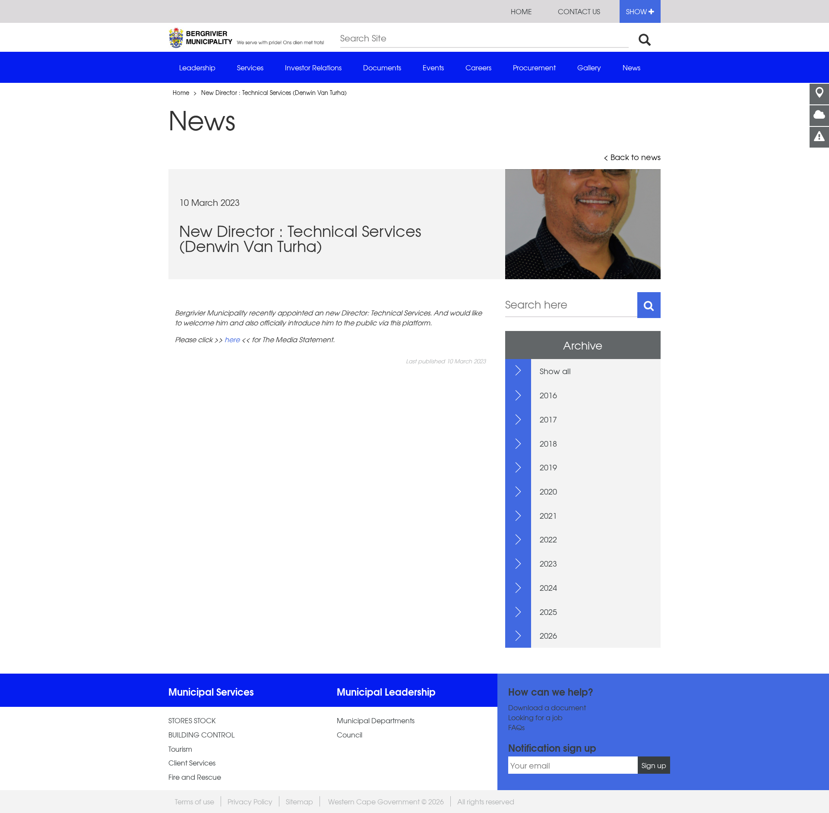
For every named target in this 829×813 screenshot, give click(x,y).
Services (250, 67)
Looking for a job (535, 717)
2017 (548, 419)
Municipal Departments (375, 720)
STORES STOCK (191, 720)
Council (349, 735)
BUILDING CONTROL (201, 735)
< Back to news (632, 157)
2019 (548, 467)
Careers (478, 67)
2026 (548, 635)
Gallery (589, 67)
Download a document (547, 707)
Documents (382, 67)
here (232, 339)
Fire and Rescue (194, 777)
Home (521, 11)
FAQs (516, 727)
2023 (548, 563)
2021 (548, 515)
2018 (548, 443)
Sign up (654, 765)
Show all (555, 371)
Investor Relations (313, 67)
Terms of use (194, 801)
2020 (548, 491)
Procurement (534, 67)
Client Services (191, 763)
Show (637, 11)
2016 (548, 395)
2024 (548, 587)
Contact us (579, 11)
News (631, 67)
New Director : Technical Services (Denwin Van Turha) (274, 92)
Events (433, 67)
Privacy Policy (250, 801)
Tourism (180, 749)
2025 (548, 612)
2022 (548, 539)
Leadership (197, 67)
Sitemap (299, 801)
